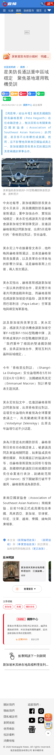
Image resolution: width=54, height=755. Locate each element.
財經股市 (29, 10)
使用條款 (9, 728)
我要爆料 (22, 96)
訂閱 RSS (23, 639)
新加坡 (8, 606)
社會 (11, 10)
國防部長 (30, 606)
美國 (18, 606)
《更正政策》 (38, 548)
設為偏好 (5, 96)
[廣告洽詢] (48, 725)
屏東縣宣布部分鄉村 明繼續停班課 (31, 57)
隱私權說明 (9, 716)
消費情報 (9, 740)
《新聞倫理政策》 (26, 540)
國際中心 (27, 104)
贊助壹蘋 (13, 96)
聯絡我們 (9, 710)
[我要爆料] (48, 717)
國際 (18, 10)
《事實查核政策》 (26, 544)
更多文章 (35, 639)
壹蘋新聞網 (9, 66)
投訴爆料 (9, 734)
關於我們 (9, 704)
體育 (39, 10)
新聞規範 (9, 722)
